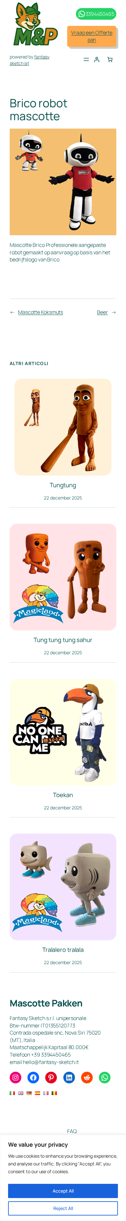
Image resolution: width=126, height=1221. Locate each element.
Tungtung (63, 485)
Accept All (63, 1191)
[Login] (96, 59)
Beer (102, 312)
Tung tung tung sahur (63, 640)
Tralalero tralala (63, 949)
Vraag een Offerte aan (91, 36)
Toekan (63, 795)
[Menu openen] (86, 59)
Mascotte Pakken (46, 1003)
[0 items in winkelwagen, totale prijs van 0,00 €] (109, 59)
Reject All (63, 1208)
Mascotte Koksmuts (40, 312)
